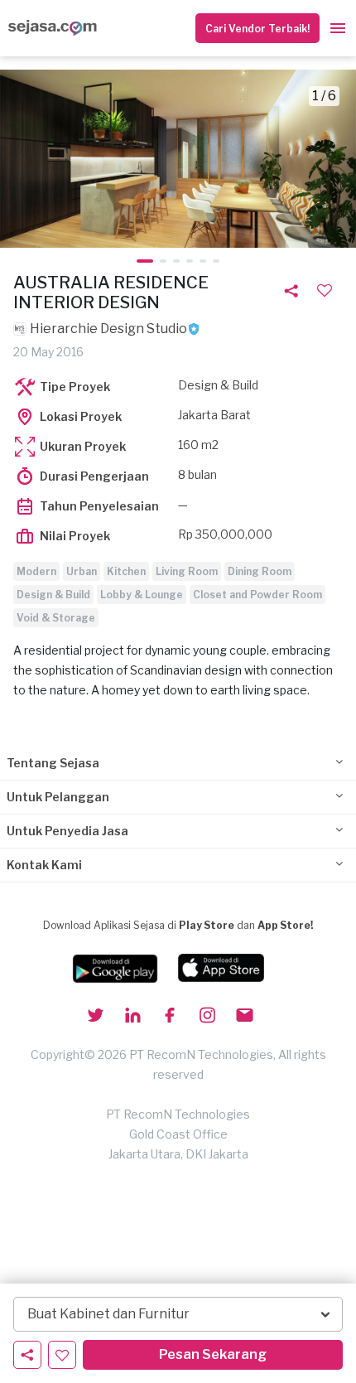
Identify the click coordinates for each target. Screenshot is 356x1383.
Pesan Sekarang (213, 1354)
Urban (81, 571)
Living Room (187, 571)
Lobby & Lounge (141, 594)
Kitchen (126, 571)
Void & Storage (56, 618)
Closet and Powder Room (257, 594)
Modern (36, 571)
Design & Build (53, 594)
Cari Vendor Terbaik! (257, 28)
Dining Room (259, 571)
